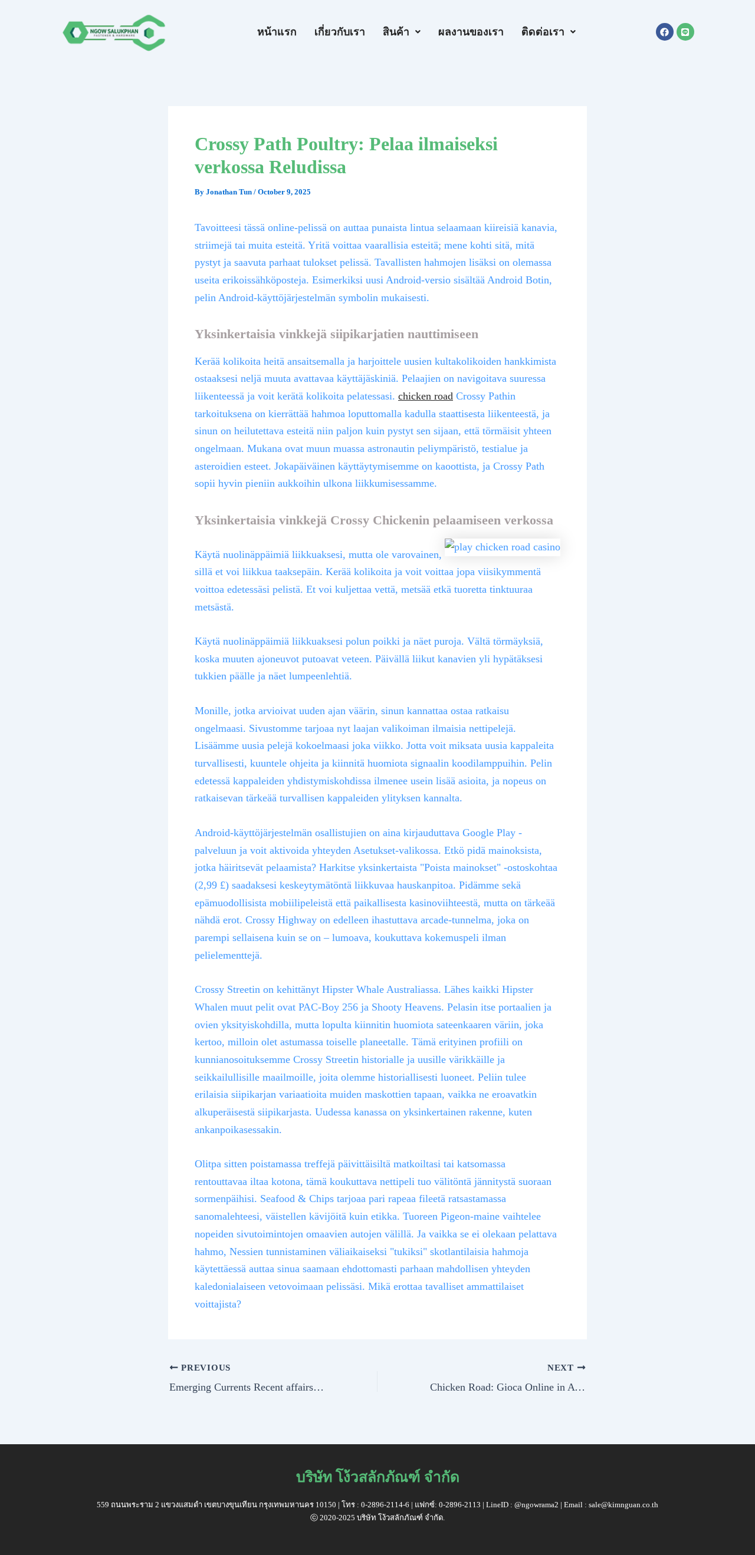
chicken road (425, 396)
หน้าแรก (277, 32)
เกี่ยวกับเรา (339, 32)
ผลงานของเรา (471, 32)
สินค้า (396, 32)
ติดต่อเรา (542, 32)
